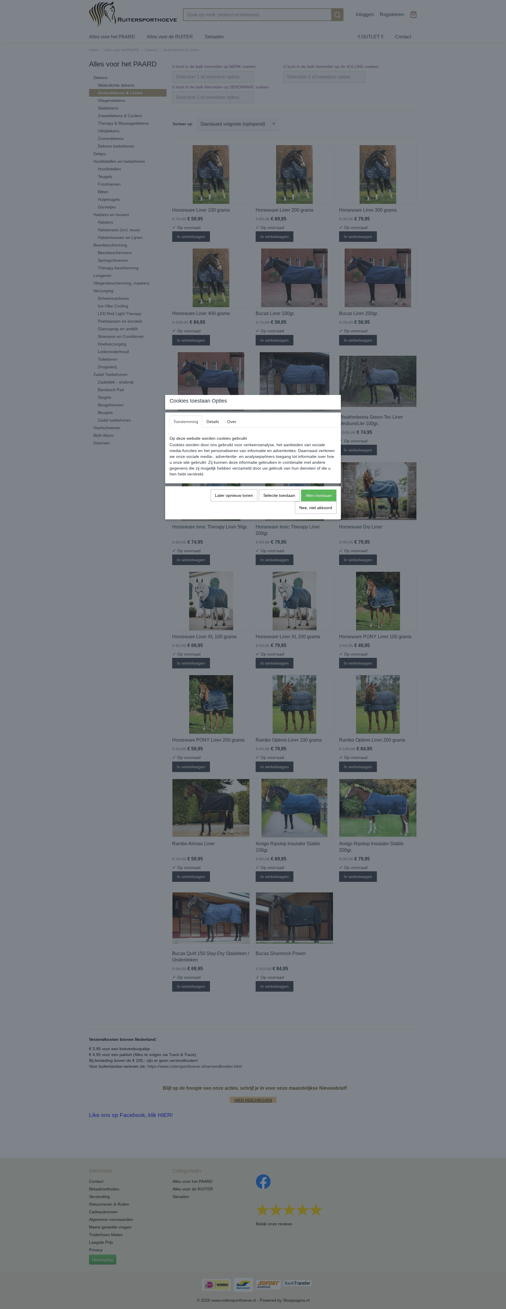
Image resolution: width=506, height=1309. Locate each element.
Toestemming (185, 421)
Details (212, 421)
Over (231, 421)
